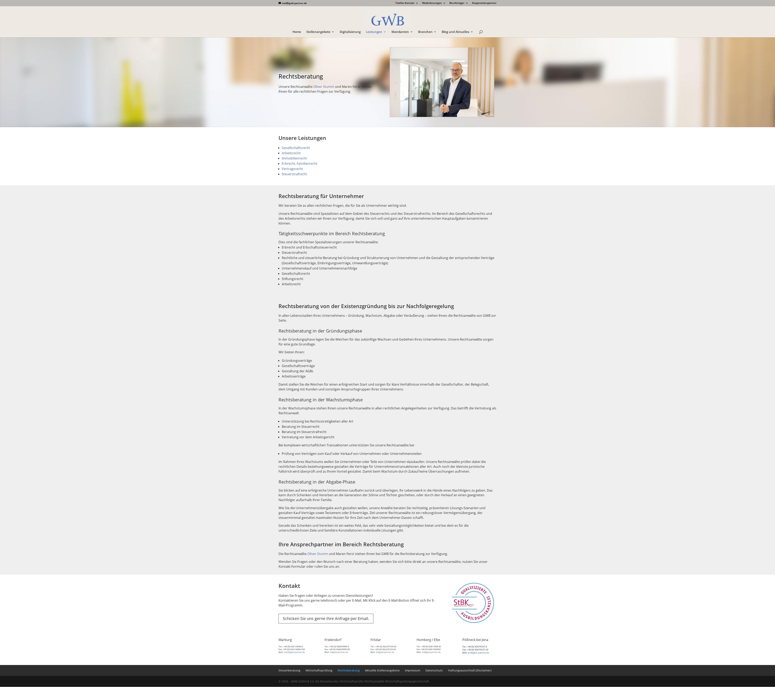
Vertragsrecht (292, 169)
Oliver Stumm (323, 86)
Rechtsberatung (349, 670)
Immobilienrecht (294, 158)
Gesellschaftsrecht (296, 148)
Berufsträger (456, 3)
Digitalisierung (350, 32)
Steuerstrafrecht (294, 174)
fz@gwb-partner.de (385, 652)
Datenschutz (434, 670)
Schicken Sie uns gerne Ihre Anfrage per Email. (326, 618)
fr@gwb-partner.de (339, 652)
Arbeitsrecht (291, 153)
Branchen (425, 32)
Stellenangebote (318, 32)
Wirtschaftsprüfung (319, 670)
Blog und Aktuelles (455, 32)
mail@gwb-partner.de (294, 652)
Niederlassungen (432, 3)
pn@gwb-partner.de (478, 652)
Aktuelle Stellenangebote (382, 670)
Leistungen (374, 32)
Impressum (412, 670)
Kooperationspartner (484, 3)
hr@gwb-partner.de (431, 652)
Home (296, 32)
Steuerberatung (289, 670)
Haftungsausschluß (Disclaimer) (469, 670)
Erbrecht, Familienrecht (299, 163)
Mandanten (400, 32)
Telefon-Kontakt (404, 3)
